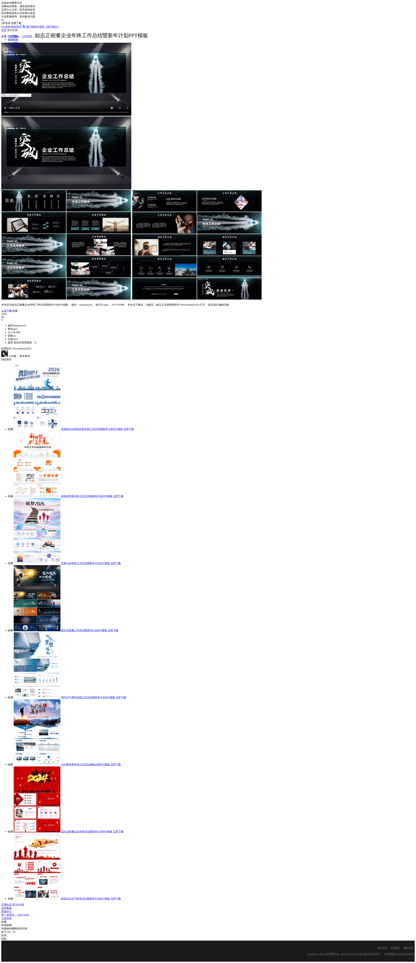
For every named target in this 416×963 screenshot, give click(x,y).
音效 (10, 49)
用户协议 (382, 948)
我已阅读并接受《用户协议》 (42, 26)
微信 (16, 26)
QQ (5, 26)
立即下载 (129, 429)
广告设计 (13, 56)
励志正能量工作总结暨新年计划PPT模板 (84, 630)
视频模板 (13, 39)
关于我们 (395, 948)
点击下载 (6, 310)
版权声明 (408, 948)
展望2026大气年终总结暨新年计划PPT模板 (85, 898)
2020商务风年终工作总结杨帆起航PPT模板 (85, 764)
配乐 (10, 53)
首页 (3, 30)
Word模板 (13, 43)
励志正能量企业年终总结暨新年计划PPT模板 (86, 831)
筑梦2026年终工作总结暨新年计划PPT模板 (85, 563)
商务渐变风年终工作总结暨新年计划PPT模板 (86, 496)
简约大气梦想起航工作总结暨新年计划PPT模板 (88, 697)
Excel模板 (13, 46)
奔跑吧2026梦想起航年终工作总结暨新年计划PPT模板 (92, 429)
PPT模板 (13, 36)
